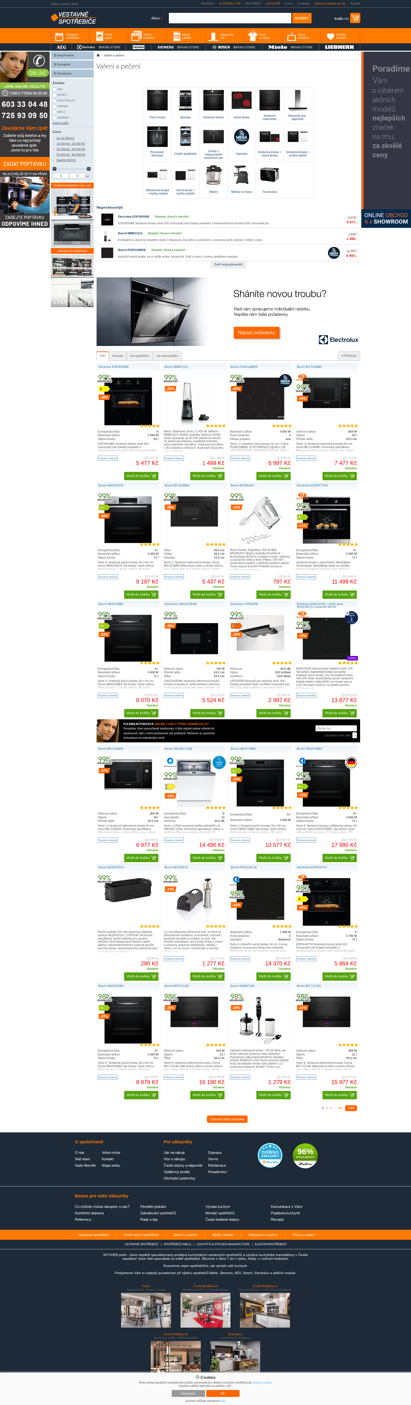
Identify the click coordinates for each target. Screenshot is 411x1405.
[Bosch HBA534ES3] (128, 542)
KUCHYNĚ (273, 3)
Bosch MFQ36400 (242, 485)
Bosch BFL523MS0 (110, 748)
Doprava (214, 1152)
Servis (213, 1159)
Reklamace (217, 1165)
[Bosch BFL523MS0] (128, 789)
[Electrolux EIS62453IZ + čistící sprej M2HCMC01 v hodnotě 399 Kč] (326, 661)
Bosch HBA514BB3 (111, 604)
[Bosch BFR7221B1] (194, 1026)
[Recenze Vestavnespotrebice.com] (270, 1167)
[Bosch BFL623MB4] (194, 525)
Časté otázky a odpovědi (183, 1165)
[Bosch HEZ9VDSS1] (128, 901)
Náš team (82, 1159)
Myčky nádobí (222, 1235)
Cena (57, 132)
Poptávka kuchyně (285, 1213)
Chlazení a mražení (263, 1235)
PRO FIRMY (253, 3)
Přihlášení (207, 3)
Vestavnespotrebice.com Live (72, 185)
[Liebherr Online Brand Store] (339, 47)
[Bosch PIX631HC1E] (260, 919)
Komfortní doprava (89, 1213)
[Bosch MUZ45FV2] (194, 924)
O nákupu (303, 3)
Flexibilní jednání (153, 1207)
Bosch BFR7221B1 (177, 986)
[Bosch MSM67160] (260, 1043)
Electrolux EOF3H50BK (134, 216)
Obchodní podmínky (179, 1178)
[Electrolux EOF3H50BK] (107, 224)
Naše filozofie (85, 1165)
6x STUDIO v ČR (230, 3)
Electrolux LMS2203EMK (181, 604)
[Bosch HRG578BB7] (326, 805)
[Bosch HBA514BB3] (128, 660)
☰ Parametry (63, 73)
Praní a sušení (304, 1235)
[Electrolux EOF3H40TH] (326, 924)
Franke (63, 106)
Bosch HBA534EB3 (111, 986)
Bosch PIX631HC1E (244, 867)
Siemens (63, 117)
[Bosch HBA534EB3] (128, 1042)
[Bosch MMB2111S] (107, 241)
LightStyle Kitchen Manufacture (223, 1244)
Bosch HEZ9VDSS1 (111, 867)
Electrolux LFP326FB (244, 604)
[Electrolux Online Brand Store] (99, 47)
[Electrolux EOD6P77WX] (326, 543)
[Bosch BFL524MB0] (326, 407)
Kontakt (355, 3)
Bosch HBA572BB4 (243, 748)
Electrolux (66, 100)
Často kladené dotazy (222, 1219)
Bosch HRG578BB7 (310, 748)
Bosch (62, 94)
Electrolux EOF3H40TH (312, 867)
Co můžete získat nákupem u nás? (102, 1207)
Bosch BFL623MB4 (177, 485)
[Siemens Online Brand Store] (178, 47)
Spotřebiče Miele (177, 1244)
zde (222, 1401)
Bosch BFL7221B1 (309, 986)
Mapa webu (111, 1165)
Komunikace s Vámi (286, 1207)
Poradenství (217, 1172)
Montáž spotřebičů (220, 1213)
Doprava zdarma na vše (330, 3)
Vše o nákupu (174, 1159)
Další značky (61, 123)
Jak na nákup (174, 1152)
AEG (60, 89)
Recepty (277, 1219)
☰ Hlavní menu (64, 55)
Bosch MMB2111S (130, 233)
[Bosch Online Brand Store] (234, 47)
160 (340, 1108)
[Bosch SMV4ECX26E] (194, 806)
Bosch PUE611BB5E (132, 250)
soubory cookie (262, 1382)
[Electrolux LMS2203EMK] (194, 661)
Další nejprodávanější (228, 264)
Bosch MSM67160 (242, 986)
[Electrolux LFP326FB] (260, 650)
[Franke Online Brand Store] (138, 47)
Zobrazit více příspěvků (72, 251)
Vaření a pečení (185, 1235)
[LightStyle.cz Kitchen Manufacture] (72, 281)
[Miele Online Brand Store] (290, 47)
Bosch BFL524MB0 (309, 367)
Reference (83, 1219)
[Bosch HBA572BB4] (260, 805)
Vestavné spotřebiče (93, 1235)
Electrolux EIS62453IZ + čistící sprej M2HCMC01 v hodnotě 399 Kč (320, 605)
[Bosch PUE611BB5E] (107, 258)
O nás (289, 3)
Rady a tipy (149, 1219)
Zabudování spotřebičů (158, 1213)
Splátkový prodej (177, 1172)
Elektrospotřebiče (271, 1244)
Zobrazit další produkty (227, 1119)
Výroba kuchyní (218, 1207)
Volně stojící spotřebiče (141, 1235)
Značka (58, 83)
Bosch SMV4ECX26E (178, 748)
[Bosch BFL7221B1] (326, 1026)
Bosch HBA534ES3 (111, 485)
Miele (61, 111)
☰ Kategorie (62, 64)
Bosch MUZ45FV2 (176, 867)
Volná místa (111, 1152)
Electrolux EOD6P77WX (312, 485)
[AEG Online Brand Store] (61, 47)
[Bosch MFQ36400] (260, 543)
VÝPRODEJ (349, 356)
